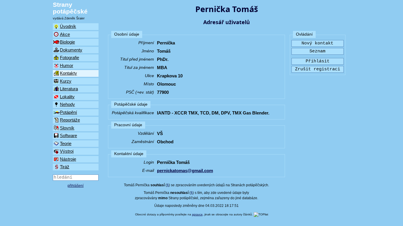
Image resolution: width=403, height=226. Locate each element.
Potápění (68, 112)
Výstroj (66, 151)
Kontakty (68, 73)
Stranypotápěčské (70, 8)
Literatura (69, 88)
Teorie (65, 143)
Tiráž (64, 166)
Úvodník (68, 26)
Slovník (67, 127)
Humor (66, 65)
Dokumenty (71, 49)
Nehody (67, 104)
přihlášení (75, 186)
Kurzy (65, 81)
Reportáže (70, 119)
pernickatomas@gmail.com (185, 170)
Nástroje (68, 159)
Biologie (67, 41)
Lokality (67, 96)
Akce (65, 34)
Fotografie (69, 57)
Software (68, 135)
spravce (197, 214)
